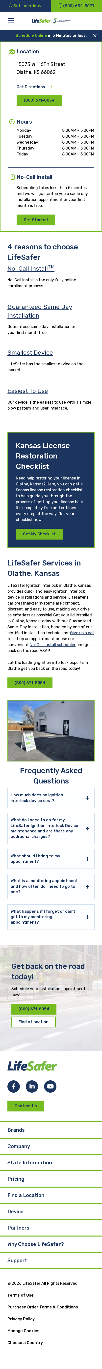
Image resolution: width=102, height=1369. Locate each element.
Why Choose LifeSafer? (35, 1244)
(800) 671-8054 (39, 100)
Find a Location (34, 1022)
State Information (29, 1163)
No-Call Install (30, 268)
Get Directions (31, 87)
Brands (16, 1130)
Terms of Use (20, 1295)
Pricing (15, 1179)
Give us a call (82, 632)
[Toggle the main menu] (11, 21)
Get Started (36, 219)
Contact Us (26, 1106)
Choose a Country (25, 1342)
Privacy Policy (21, 1319)
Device (15, 1212)
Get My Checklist (39, 534)
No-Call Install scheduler (53, 644)
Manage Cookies (23, 1330)
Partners (18, 1228)
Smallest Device (30, 352)
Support (17, 1260)
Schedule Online (31, 35)
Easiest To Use (27, 390)
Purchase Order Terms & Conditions (42, 1307)
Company (18, 1146)
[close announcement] (95, 36)
